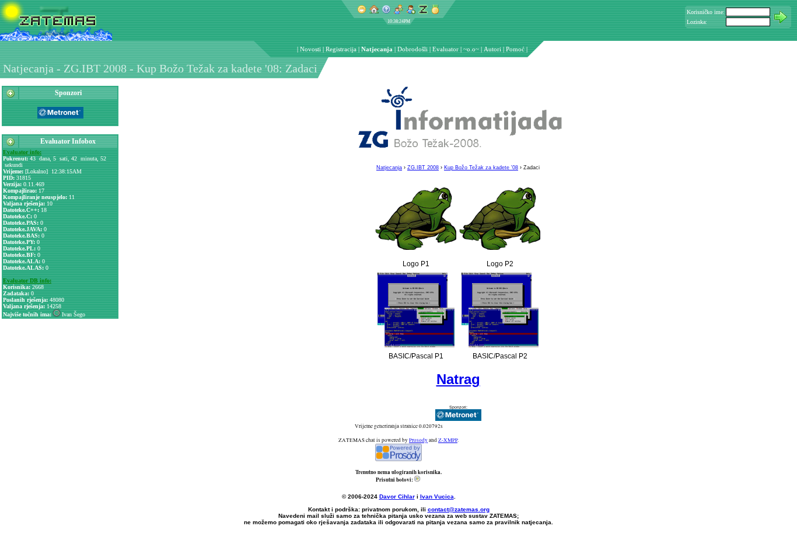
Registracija (341, 49)
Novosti (310, 49)
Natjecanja (377, 49)
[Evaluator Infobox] (10, 144)
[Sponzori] (10, 96)
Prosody (418, 440)
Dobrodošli (412, 49)
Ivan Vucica (437, 496)
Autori (492, 49)
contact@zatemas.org (459, 509)
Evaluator (445, 49)
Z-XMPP (447, 440)
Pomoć (515, 49)
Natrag (458, 379)
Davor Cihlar (397, 496)
